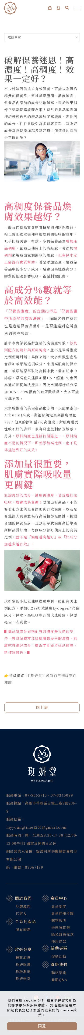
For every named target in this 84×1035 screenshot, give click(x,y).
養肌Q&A (59, 979)
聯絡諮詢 (58, 972)
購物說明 (58, 920)
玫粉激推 (23, 971)
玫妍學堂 (23, 978)
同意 (42, 1026)
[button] (67, 8)
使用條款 (58, 941)
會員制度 (58, 906)
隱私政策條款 (62, 934)
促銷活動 (58, 956)
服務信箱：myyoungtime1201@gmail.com (36, 823)
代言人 (21, 913)
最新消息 (23, 957)
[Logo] (10, 8)
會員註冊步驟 (62, 913)
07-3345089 (62, 795)
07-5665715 (36, 795)
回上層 (42, 707)
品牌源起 (23, 906)
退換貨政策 (60, 927)
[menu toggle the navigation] (77, 8)
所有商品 (23, 929)
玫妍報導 (23, 964)
